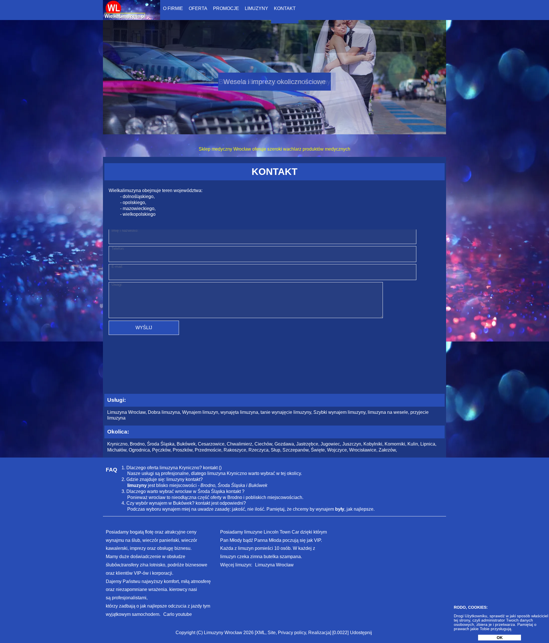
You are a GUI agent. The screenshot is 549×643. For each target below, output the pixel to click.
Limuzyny (256, 8)
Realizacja (319, 632)
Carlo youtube (177, 614)
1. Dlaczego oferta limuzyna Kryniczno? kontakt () (172, 467)
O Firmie (173, 8)
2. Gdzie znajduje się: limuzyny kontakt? (162, 479)
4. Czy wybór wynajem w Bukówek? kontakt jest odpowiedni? (184, 503)
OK (500, 637)
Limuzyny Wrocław (223, 632)
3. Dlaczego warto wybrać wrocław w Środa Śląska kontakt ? (183, 491)
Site (272, 632)
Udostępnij (361, 632)
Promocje (226, 8)
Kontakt (285, 8)
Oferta (198, 8)
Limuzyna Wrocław (274, 564)
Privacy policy (292, 632)
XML (260, 632)
